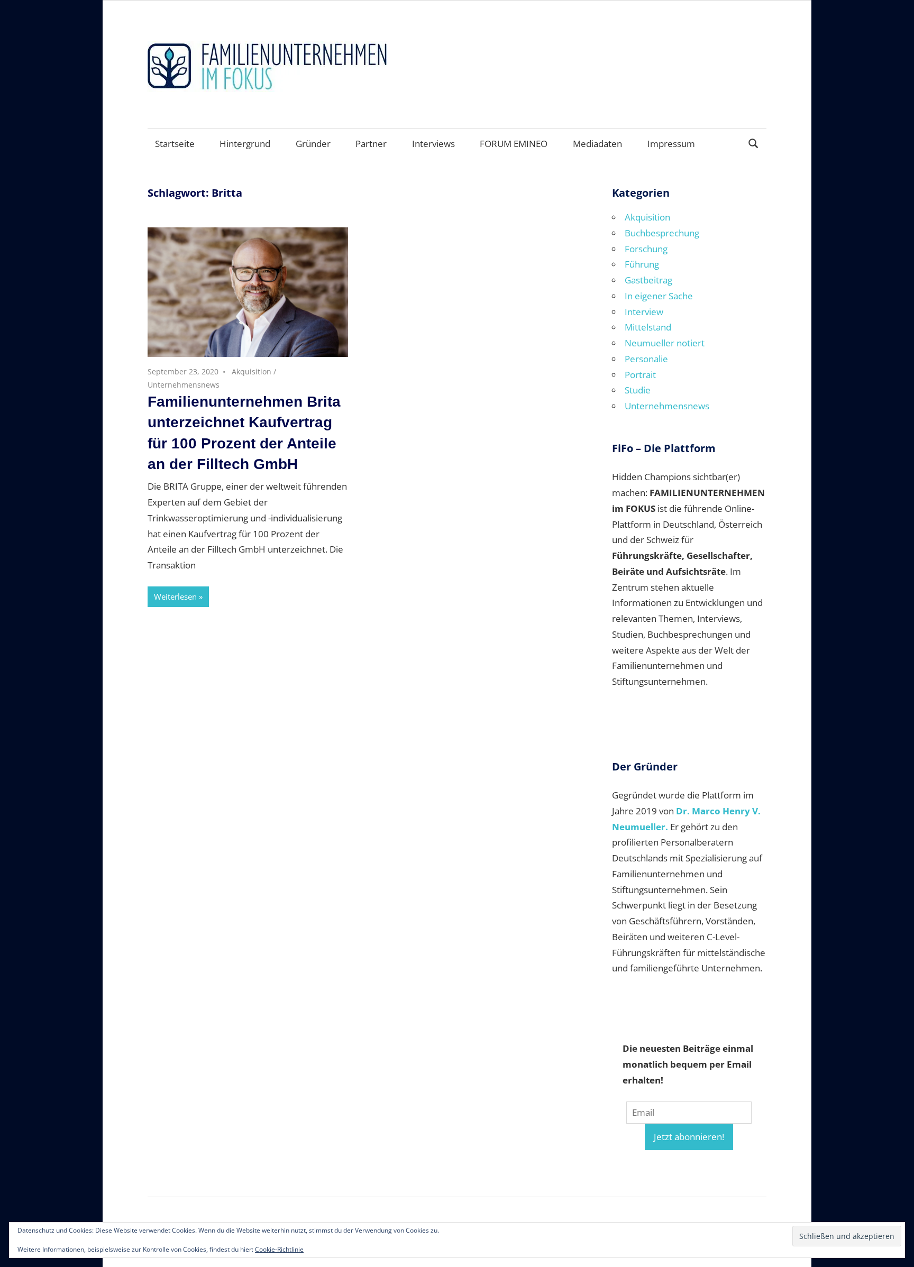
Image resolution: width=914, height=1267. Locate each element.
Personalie (646, 359)
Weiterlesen (175, 596)
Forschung (646, 249)
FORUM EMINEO (513, 143)
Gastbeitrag (648, 280)
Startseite (175, 143)
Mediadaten (597, 143)
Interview (644, 312)
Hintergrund (245, 143)
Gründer (313, 143)
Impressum (671, 143)
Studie (638, 390)
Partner (371, 143)
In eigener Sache (659, 296)
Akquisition (251, 371)
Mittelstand (648, 327)
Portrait (640, 375)
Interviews (433, 143)
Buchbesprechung (662, 233)
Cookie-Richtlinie (279, 1249)
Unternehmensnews (184, 385)
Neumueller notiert (665, 343)
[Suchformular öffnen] (753, 142)
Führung (642, 264)
